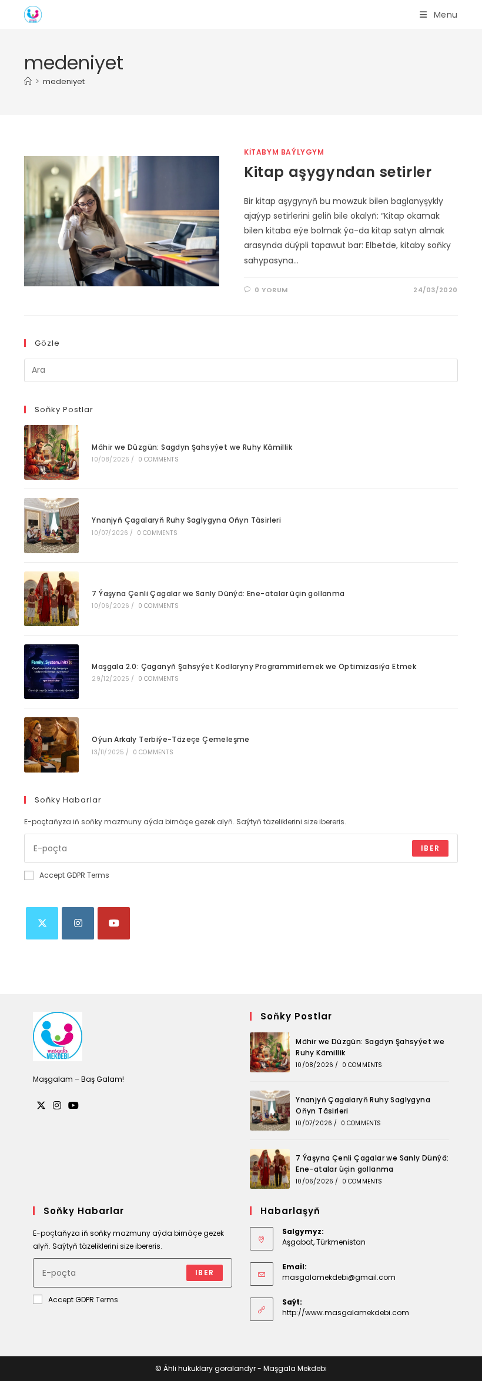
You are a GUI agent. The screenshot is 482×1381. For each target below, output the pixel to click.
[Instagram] (78, 923)
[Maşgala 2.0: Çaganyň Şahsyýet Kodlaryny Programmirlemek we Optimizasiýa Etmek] (51, 671)
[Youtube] (114, 923)
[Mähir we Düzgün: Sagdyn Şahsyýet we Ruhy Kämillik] (51, 452)
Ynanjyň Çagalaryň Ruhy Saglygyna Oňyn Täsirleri (186, 520)
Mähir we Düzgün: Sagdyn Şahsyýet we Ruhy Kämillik (192, 447)
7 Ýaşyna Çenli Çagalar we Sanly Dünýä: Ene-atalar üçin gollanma (218, 593)
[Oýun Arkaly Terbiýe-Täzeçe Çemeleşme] (51, 744)
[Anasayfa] (28, 81)
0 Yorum (271, 290)
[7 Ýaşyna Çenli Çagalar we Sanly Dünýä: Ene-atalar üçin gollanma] (51, 598)
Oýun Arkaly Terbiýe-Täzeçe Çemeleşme (170, 739)
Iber (430, 848)
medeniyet (64, 81)
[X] (42, 923)
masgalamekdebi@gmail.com (339, 1277)
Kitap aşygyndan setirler (337, 172)
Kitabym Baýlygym (284, 152)
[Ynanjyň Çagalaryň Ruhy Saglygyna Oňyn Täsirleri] (51, 525)
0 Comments (158, 459)
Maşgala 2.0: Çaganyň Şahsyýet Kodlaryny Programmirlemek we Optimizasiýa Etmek (254, 666)
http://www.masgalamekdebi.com (345, 1313)
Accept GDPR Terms (74, 875)
